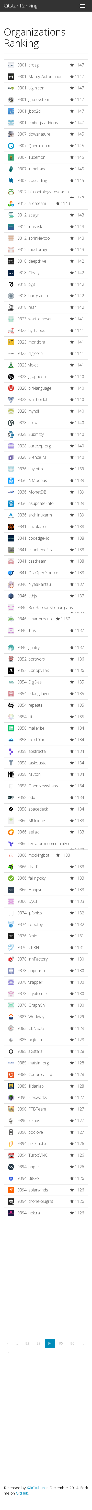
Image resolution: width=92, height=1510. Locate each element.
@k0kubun (36, 1487)
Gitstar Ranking (21, 5)
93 (38, 1343)
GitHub (22, 1493)
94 (50, 1343)
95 (61, 1343)
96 (72, 1343)
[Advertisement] (46, 1284)
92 (27, 1343)
